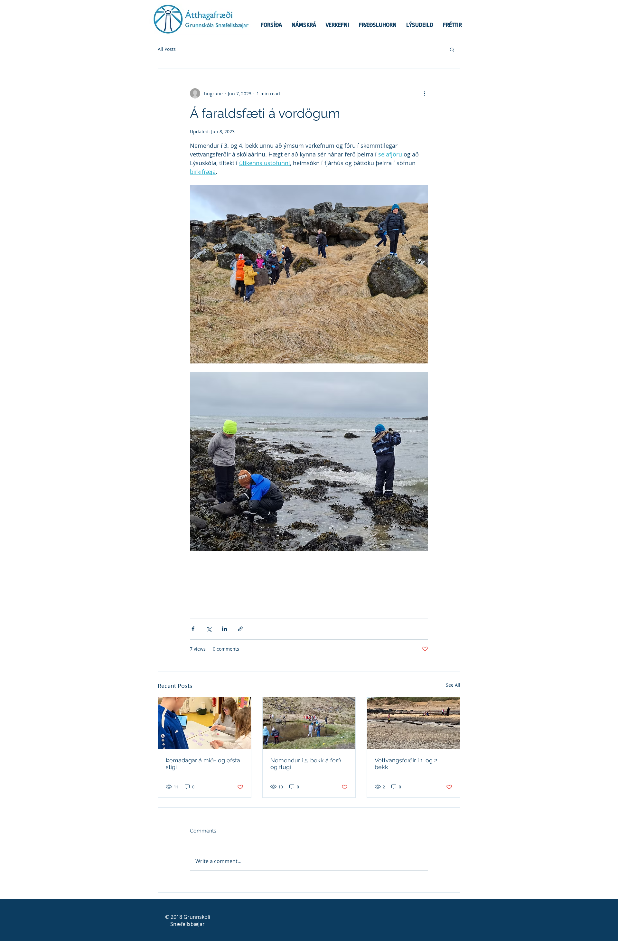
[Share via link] (240, 629)
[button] (452, 49)
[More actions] (424, 93)
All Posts (167, 49)
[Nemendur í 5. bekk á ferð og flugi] (309, 723)
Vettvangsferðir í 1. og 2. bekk (406, 763)
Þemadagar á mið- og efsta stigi (203, 763)
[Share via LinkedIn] (224, 629)
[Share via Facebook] (193, 629)
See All (453, 685)
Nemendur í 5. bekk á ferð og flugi (305, 763)
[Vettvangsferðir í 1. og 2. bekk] (413, 723)
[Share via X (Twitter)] (209, 629)
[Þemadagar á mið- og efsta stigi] (204, 723)
